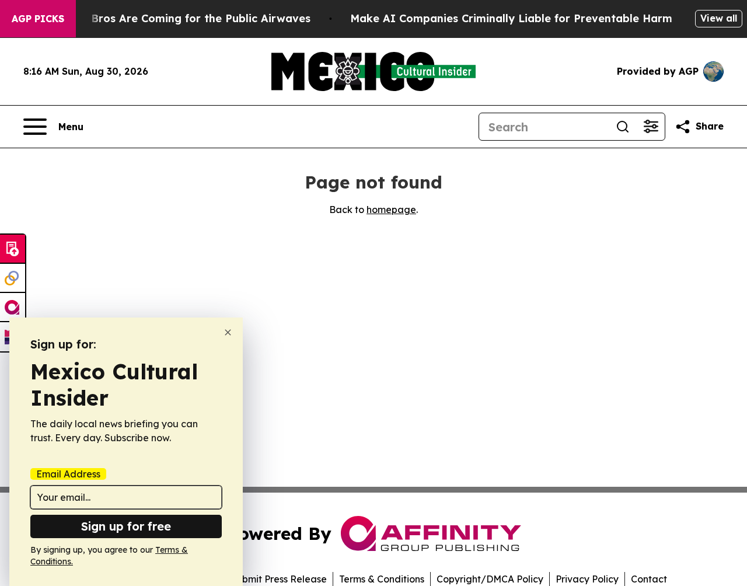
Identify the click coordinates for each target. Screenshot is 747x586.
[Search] (623, 126)
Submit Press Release (279, 579)
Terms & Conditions (381, 579)
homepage (391, 209)
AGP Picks (38, 19)
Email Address (68, 474)
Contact (649, 579)
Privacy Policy (587, 579)
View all (718, 18)
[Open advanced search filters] (651, 126)
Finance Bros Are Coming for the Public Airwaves (178, 18)
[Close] (227, 332)
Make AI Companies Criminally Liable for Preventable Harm (511, 18)
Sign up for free (126, 526)
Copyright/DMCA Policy (490, 579)
